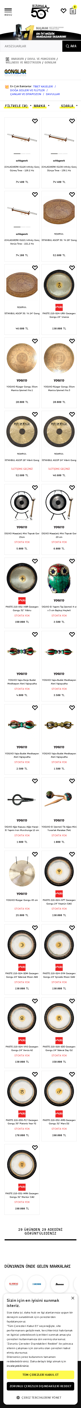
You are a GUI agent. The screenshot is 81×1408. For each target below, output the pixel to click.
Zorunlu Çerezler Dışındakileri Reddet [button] (41, 1386)
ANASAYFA (17, 59)
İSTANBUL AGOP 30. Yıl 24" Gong (22, 313)
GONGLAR (50, 62)
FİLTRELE (16, 106)
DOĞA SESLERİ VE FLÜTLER (27, 90)
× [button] (72, 1298)
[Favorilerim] (63, 10)
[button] (40, 1397)
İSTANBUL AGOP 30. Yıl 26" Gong (59, 240)
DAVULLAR (53, 94)
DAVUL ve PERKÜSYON (41, 59)
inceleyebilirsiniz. (18, 1365)
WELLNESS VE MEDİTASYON (23, 62)
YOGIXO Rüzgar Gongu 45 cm (22, 900)
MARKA (39, 106)
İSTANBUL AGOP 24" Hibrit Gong (59, 460)
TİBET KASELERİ (43, 86)
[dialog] (40, 1349)
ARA (73, 46)
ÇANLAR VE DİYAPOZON (26, 94)
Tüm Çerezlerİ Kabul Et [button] (40, 1374)
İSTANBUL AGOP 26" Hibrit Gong (22, 460)
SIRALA (67, 106)
